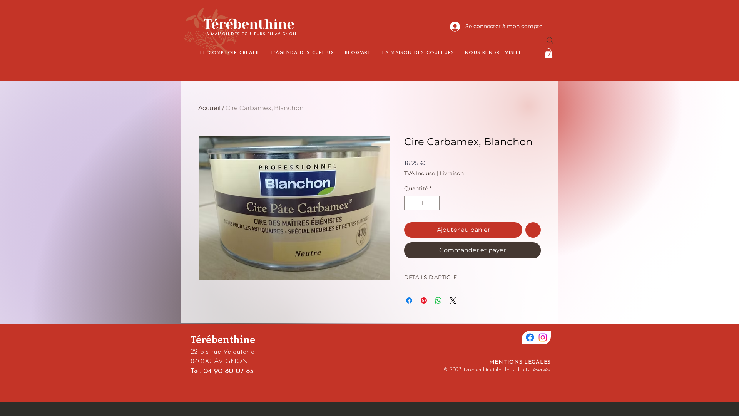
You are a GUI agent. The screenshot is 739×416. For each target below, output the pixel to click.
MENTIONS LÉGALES (520, 362)
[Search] (550, 40)
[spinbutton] (422, 203)
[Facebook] (530, 337)
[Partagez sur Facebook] (409, 300)
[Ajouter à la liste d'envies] (533, 230)
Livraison (452, 173)
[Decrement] (410, 203)
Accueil (209, 108)
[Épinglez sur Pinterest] (423, 300)
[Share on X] (453, 300)
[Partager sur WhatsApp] (438, 300)
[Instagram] (542, 337)
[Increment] (433, 203)
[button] (549, 53)
